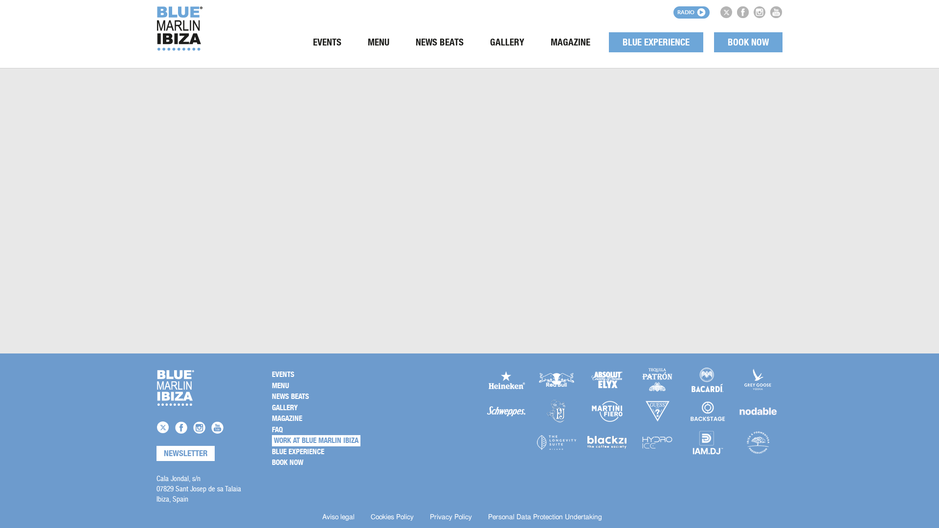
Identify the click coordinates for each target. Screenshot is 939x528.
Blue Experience (656, 42)
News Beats (440, 42)
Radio (685, 12)
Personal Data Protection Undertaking (545, 517)
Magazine (570, 42)
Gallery (507, 42)
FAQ (277, 429)
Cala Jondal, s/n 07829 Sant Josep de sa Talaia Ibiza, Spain (198, 488)
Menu (378, 42)
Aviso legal (338, 517)
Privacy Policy (451, 517)
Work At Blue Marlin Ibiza (316, 440)
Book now (748, 42)
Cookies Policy (392, 517)
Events (327, 42)
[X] (726, 12)
